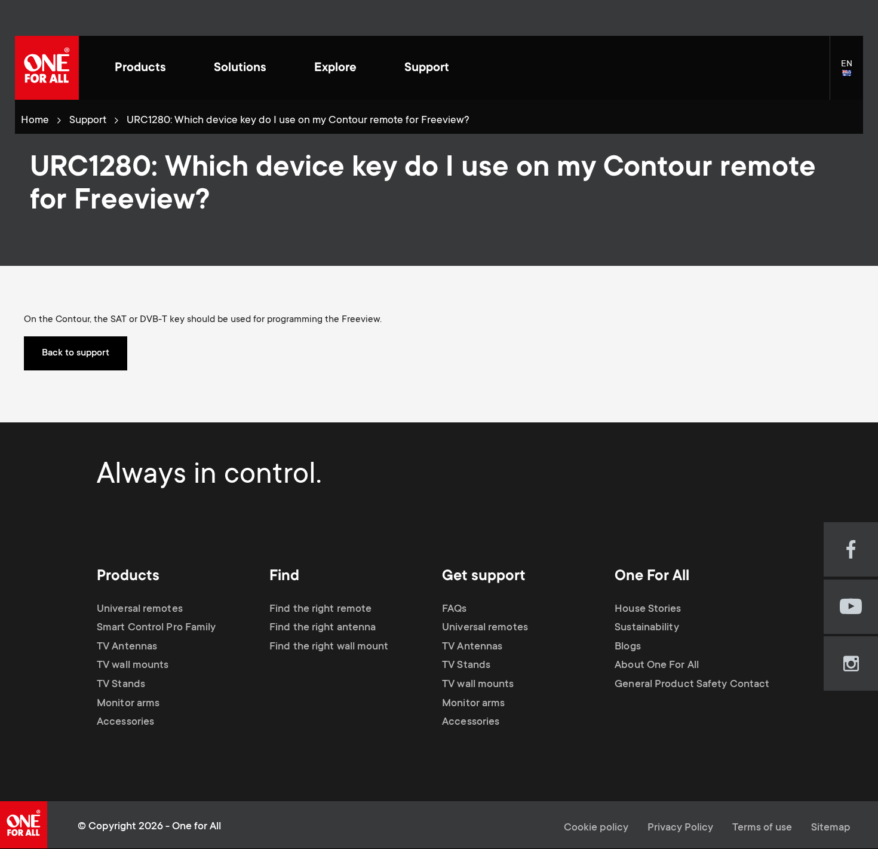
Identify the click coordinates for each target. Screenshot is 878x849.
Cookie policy (596, 828)
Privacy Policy (680, 828)
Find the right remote (320, 609)
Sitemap (831, 828)
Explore (335, 68)
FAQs (454, 609)
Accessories (125, 722)
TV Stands (121, 685)
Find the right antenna (322, 628)
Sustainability (647, 628)
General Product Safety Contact (692, 685)
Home (35, 121)
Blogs (628, 647)
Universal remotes (140, 609)
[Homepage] (47, 68)
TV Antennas (127, 647)
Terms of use (762, 828)
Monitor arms (128, 704)
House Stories (648, 609)
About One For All (657, 666)
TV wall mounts (132, 666)
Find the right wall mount (329, 647)
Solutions (240, 68)
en (852, 74)
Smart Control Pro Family (156, 628)
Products (140, 68)
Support (426, 68)
